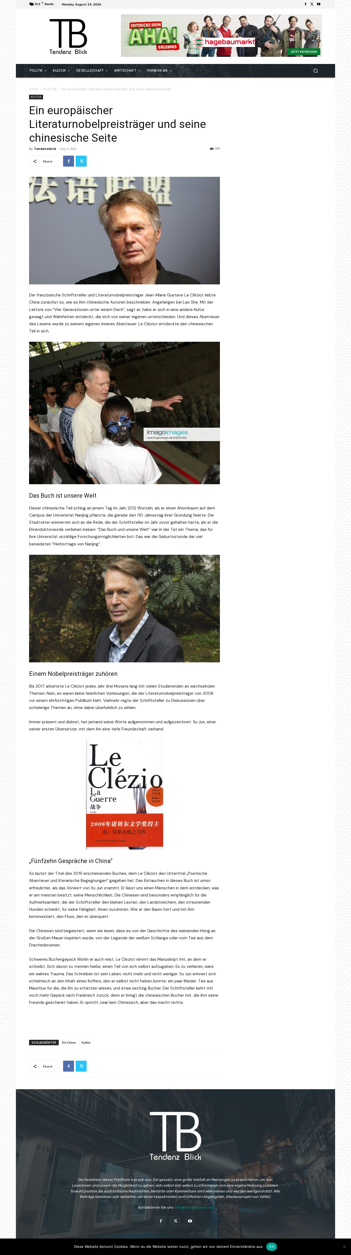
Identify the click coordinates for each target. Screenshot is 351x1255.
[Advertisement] (124, 1021)
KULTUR (50, 89)
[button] (315, 70)
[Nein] (344, 1247)
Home (34, 89)
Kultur (86, 1042)
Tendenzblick (45, 149)
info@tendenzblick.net (194, 1207)
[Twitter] (312, 4)
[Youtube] (318, 4)
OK (271, 1246)
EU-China (69, 1042)
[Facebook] (305, 4)
